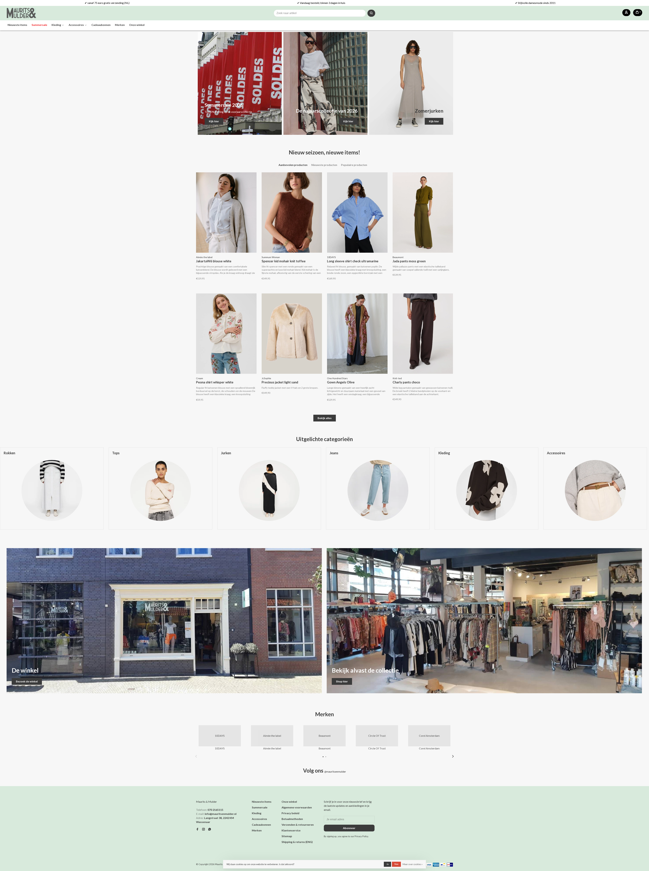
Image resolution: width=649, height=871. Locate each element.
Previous (196, 756)
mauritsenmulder (335, 771)
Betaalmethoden (292, 818)
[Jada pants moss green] (423, 213)
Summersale (39, 24)
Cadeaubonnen (101, 24)
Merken (120, 24)
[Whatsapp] (209, 829)
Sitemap (287, 836)
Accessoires (76, 24)
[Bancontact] (443, 865)
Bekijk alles (325, 418)
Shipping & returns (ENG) (297, 841)
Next (453, 756)
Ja (387, 864)
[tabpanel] (160, 491)
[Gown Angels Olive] (357, 334)
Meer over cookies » (413, 864)
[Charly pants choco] (423, 334)
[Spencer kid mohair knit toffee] (292, 213)
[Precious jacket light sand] (292, 334)
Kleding (56, 24)
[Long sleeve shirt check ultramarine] (357, 213)
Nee (396, 864)
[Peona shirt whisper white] (226, 334)
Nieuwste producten (324, 164)
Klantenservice (291, 830)
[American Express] (436, 865)
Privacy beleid (290, 813)
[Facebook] (197, 829)
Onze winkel (137, 24)
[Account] (626, 12)
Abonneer (349, 828)
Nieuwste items (17, 24)
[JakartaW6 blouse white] (226, 213)
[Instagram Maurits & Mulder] (203, 829)
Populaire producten (354, 164)
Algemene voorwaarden (297, 807)
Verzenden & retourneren (298, 824)
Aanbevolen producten (293, 164)
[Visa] (429, 865)
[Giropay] (450, 865)
